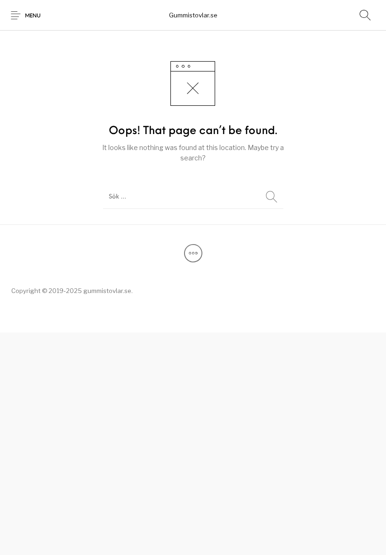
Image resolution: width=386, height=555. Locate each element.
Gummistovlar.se (193, 15)
